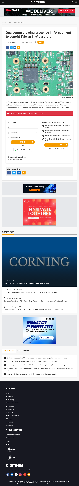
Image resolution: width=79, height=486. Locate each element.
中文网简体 (9, 425)
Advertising (9, 396)
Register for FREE (56, 145)
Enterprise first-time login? (18, 157)
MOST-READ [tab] (9, 351)
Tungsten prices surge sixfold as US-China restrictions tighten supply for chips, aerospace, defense (40, 365)
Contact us (9, 412)
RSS (7, 444)
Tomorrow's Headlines (13, 435)
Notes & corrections (12, 416)
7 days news (10, 438)
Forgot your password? (17, 159)
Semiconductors (19, 22)
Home (4, 22)
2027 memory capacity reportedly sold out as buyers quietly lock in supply (32, 361)
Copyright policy (11, 409)
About (8, 393)
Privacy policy (10, 406)
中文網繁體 (9, 422)
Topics (8, 441)
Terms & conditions (12, 403)
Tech (9, 22)
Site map (9, 419)
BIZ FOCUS (8, 232)
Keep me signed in (16, 137)
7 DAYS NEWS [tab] (23, 351)
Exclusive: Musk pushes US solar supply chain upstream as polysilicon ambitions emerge (37, 358)
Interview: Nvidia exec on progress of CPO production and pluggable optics (32, 374)
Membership (10, 400)
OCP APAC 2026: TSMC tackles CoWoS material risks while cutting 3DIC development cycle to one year (40, 369)
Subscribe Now (38, 113)
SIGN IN (22, 142)
